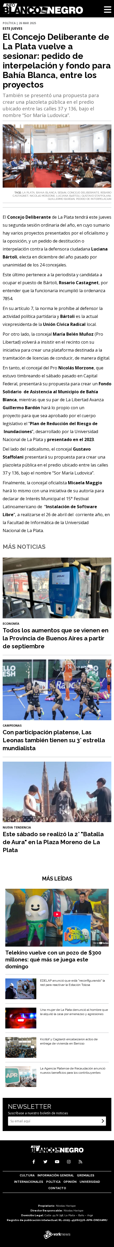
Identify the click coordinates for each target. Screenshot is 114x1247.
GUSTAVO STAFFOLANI (96, 195)
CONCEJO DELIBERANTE (83, 192)
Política (53, 1182)
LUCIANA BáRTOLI (68, 195)
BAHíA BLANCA (46, 192)
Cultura (27, 1175)
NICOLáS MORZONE (42, 195)
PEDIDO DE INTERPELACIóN (93, 198)
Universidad (90, 1182)
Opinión (70, 1182)
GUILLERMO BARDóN (61, 198)
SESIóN (62, 192)
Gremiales (85, 1175)
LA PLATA (28, 192)
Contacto (57, 1188)
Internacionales (28, 1182)
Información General (55, 1175)
